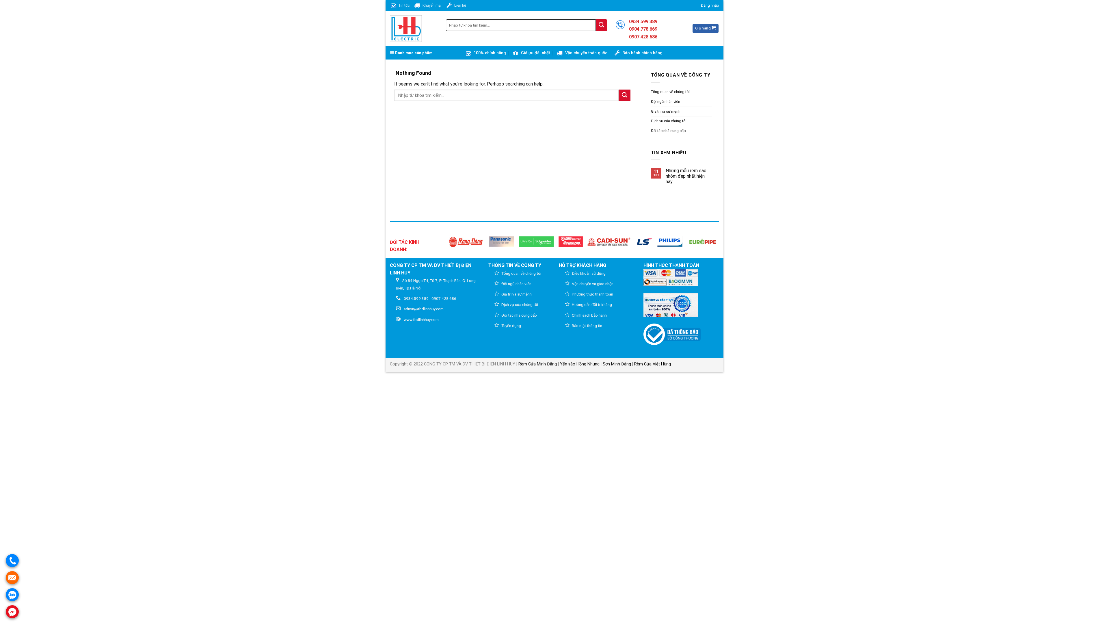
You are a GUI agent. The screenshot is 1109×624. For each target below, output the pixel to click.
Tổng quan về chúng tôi (670, 92)
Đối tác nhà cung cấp (668, 131)
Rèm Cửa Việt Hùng (652, 364)
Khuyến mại (432, 5)
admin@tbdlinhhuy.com (424, 309)
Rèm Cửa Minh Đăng (537, 364)
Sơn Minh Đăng (617, 364)
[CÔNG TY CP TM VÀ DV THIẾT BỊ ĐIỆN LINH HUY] (406, 28)
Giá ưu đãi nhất (535, 53)
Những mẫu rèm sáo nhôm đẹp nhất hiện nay (686, 176)
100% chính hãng (490, 53)
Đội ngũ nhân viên (665, 101)
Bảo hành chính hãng (642, 53)
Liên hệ (460, 5)
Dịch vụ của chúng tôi (668, 121)
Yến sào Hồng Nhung (580, 364)
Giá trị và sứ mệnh (665, 111)
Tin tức (404, 5)
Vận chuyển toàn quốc (586, 53)
